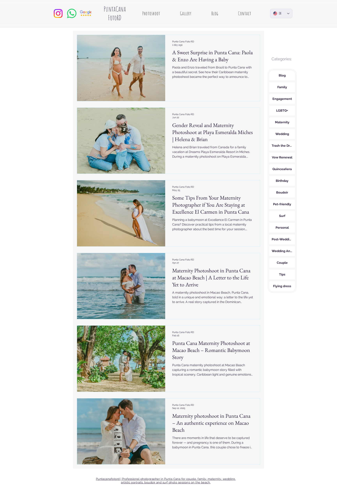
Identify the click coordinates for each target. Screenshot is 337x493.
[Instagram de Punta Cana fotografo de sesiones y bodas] (58, 13)
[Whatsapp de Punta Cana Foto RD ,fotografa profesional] (72, 13)
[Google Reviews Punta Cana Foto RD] (85, 13)
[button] (151, 13)
